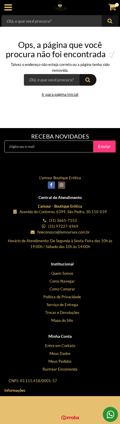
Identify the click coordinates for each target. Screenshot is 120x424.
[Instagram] (61, 185)
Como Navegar (62, 281)
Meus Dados (60, 353)
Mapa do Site (62, 320)
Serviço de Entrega (62, 304)
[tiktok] (71, 187)
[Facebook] (51, 185)
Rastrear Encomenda (60, 369)
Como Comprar (62, 289)
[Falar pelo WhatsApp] (110, 414)
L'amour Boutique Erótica (60, 177)
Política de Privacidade (62, 296)
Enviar (104, 146)
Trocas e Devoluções (62, 312)
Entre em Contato (60, 345)
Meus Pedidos (60, 361)
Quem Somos (62, 273)
